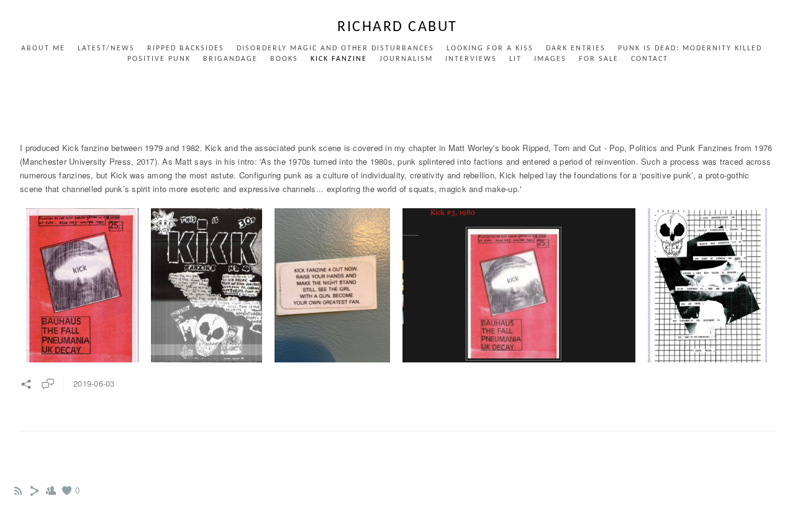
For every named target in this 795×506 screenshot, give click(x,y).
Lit (515, 59)
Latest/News (106, 48)
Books (284, 59)
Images (550, 59)
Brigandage (230, 59)
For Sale (599, 59)
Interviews (471, 59)
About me (43, 48)
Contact (649, 59)
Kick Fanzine (339, 59)
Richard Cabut (397, 27)
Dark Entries (576, 48)
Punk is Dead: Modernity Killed (690, 48)
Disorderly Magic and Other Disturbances (335, 48)
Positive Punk (159, 59)
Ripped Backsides (185, 48)
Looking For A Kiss (490, 48)
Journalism (406, 59)
